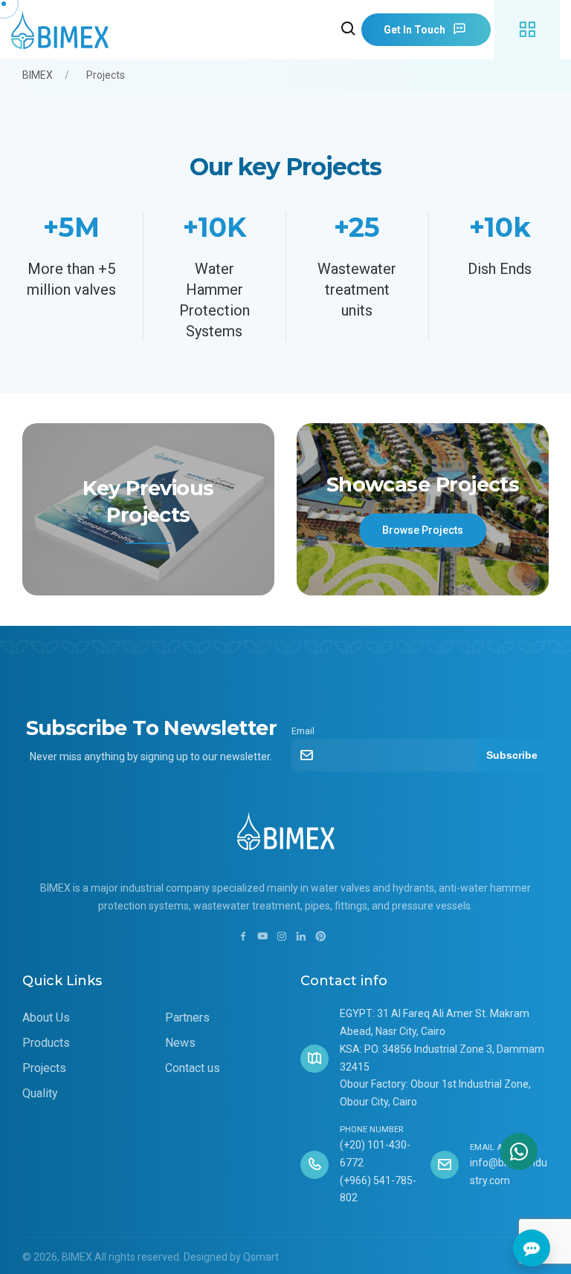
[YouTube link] (262, 937)
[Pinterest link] (320, 937)
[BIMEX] (63, 30)
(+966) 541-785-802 (378, 1189)
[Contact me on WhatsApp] (519, 1151)
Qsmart (261, 1257)
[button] (349, 29)
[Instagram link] (282, 937)
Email (302, 730)
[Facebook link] (243, 937)
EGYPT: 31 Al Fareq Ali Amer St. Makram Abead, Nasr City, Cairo (434, 1022)
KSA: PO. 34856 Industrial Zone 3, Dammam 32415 (442, 1058)
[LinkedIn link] (301, 937)
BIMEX (37, 75)
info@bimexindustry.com (508, 1171)
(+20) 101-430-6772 (375, 1154)
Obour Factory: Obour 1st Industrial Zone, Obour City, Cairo (435, 1093)
